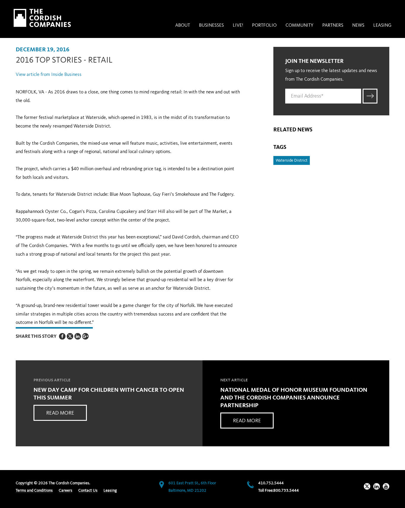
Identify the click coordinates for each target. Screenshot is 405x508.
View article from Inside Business (49, 74)
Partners (332, 25)
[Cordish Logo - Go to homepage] (42, 18)
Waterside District (291, 160)
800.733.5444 (286, 490)
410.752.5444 (271, 483)
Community (299, 25)
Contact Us (88, 490)
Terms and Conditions (34, 490)
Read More (60, 413)
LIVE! (238, 25)
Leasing (382, 25)
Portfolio (264, 25)
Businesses (211, 25)
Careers (65, 490)
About (182, 25)
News (358, 25)
